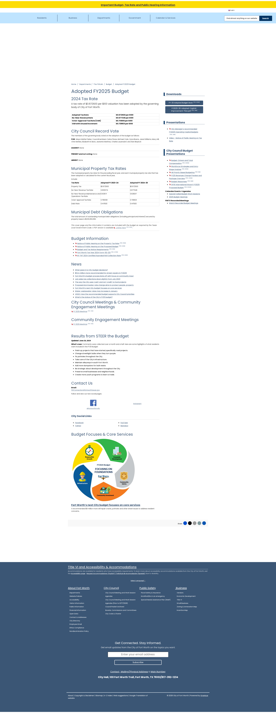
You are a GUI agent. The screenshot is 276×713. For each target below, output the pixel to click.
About (70, 695)
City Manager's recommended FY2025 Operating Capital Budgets (183, 131)
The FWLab (98, 84)
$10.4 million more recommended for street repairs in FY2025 (101, 273)
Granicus (204, 695)
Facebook (79, 422)
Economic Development (186, 596)
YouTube (124, 422)
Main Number (158, 671)
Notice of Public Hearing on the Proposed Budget (101, 246)
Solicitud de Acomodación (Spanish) (130, 573)
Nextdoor (124, 426)
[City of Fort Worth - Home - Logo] (14, 17)
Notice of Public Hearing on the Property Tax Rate (101, 243)
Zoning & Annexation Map (187, 607)
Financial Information (78, 610)
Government (135, 18)
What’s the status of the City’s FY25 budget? (94, 297)
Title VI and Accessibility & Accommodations (102, 567)
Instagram (137, 403)
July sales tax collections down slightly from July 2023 (97, 279)
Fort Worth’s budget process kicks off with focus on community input (104, 276)
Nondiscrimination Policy (79, 631)
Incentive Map (182, 610)
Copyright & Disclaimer (84, 695)
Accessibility (74, 600)
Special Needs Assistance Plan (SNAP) (156, 600)
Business (73, 18)
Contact (114, 671)
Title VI (179, 600)
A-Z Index (108, 695)
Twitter (78, 426)
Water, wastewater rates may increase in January (96, 291)
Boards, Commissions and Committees (120, 610)
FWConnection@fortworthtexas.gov (85, 390)
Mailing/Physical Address (134, 671)
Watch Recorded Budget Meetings (183, 203)
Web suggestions (121, 695)
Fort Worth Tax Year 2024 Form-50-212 (97, 252)
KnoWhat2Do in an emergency (153, 596)
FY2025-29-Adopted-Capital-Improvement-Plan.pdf (184, 109)
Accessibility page (78, 573)
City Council (111, 588)
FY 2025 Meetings (83, 311)
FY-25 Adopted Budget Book (184, 102)
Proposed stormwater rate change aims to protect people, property (104, 285)
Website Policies (76, 596)
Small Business (182, 603)
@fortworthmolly (93, 408)
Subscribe (138, 662)
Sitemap (99, 695)
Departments (103, 18)
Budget (109, 84)
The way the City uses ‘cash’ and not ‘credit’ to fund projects (100, 282)
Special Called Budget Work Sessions (184, 194)
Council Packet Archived (114, 607)
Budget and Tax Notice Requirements (96, 249)
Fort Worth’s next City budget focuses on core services (98, 288)
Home (73, 84)
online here (124, 228)
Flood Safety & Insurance (151, 593)
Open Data (74, 614)
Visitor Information (77, 603)
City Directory (75, 621)
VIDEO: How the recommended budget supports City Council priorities (104, 294)
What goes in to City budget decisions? (91, 270)
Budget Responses (182, 181)
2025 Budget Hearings (178, 197)
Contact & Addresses (78, 617)
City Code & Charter (113, 614)
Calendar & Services (165, 18)
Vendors (180, 593)
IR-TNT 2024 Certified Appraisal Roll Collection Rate (102, 255)
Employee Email (76, 624)
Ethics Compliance (77, 628)
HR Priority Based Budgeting (186, 172)
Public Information (77, 607)
